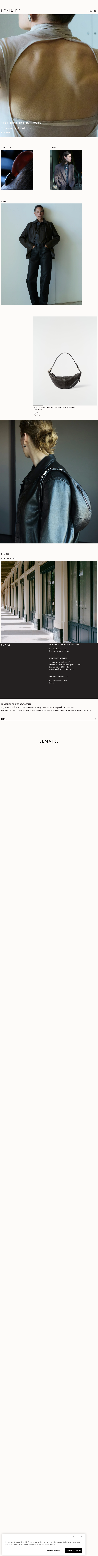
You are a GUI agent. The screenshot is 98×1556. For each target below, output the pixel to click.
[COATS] (41, 304)
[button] (95, 11)
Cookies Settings (53, 1550)
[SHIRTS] (66, 190)
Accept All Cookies (74, 1550)
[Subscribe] (96, 719)
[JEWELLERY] (17, 190)
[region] (44, 1544)
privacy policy (87, 710)
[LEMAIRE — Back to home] (10, 11)
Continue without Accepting (74, 1537)
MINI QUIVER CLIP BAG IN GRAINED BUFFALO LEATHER (54, 409)
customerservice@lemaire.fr (59, 662)
